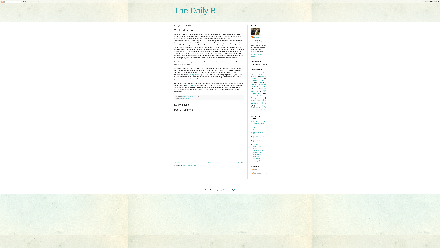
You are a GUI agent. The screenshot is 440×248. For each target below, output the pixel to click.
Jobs (264, 86)
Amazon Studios (258, 72)
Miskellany (256, 144)
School (253, 100)
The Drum (189, 85)
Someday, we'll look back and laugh (259, 151)
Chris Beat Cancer (258, 123)
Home (209, 162)
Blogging (254, 76)
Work (264, 110)
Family (260, 82)
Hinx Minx (256, 130)
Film (180, 98)
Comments (257, 173)
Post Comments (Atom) (190, 166)
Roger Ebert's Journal (257, 147)
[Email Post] (197, 96)
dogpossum (256, 158)
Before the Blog (259, 74)
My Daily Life (186, 98)
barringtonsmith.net (259, 121)
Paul (252, 96)
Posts (255, 169)
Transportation (255, 109)
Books (262, 76)
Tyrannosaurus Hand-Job (257, 155)
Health (256, 86)
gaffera (223, 190)
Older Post (240, 162)
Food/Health (262, 85)
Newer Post (178, 162)
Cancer (253, 78)
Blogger (236, 190)
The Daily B (195, 10)
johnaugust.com (258, 161)
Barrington (256, 37)
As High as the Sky (195, 75)
